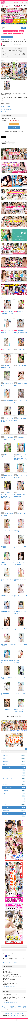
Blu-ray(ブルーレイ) (13, 778)
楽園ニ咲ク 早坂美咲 (8, 400)
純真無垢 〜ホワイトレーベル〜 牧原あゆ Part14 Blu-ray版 (7, 313)
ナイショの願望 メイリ (6, 628)
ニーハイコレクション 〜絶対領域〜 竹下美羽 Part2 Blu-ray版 (7, 420)
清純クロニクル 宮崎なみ (7, 611)
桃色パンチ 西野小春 (21, 365)
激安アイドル (13, 761)
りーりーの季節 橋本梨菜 (7, 709)
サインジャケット (13, 781)
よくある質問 (10, 1007)
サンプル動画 (5, 31)
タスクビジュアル (14, 770)
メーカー (13, 39)
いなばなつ (15, 33)
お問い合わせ (11, 1009)
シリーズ (3, 107)
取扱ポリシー (13, 1006)
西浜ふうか (10, 109)
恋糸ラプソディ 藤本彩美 (20, 677)
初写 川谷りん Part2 (21, 349)
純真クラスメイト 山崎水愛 (20, 644)
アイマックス (20, 39)
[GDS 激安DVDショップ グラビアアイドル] (3, 2)
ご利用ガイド (5, 1006)
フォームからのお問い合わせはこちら (12, 1002)
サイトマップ (19, 1009)
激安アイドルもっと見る (14, 716)
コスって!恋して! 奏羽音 (20, 693)
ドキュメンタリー (13, 799)
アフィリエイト (8, 1013)
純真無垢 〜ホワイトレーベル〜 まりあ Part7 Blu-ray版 (20, 332)
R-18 (13, 816)
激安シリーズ (13, 796)
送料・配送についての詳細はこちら (11, 986)
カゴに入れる (14, 127)
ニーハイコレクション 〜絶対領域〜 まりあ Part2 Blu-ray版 (20, 494)
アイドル (13, 764)
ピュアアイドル (4, 111)
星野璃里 (9, 33)
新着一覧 (13, 758)
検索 (23, 27)
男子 (13, 793)
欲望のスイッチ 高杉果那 (7, 595)
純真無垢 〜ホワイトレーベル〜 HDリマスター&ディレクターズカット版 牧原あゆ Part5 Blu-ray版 (20, 457)
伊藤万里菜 (21, 31)
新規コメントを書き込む (8, 143)
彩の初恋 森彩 (6, 349)
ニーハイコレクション (11, 107)
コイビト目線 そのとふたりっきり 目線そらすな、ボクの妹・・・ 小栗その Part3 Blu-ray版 (7, 495)
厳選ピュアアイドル (14, 31)
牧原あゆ (20, 33)
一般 (13, 801)
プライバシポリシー (18, 1013)
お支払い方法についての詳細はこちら (12, 962)
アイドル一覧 (4, 109)
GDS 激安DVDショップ (16, 1015)
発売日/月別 (13, 755)
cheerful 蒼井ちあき (22, 311)
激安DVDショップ (5, 39)
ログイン (25, 2)
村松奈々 (5, 33)
